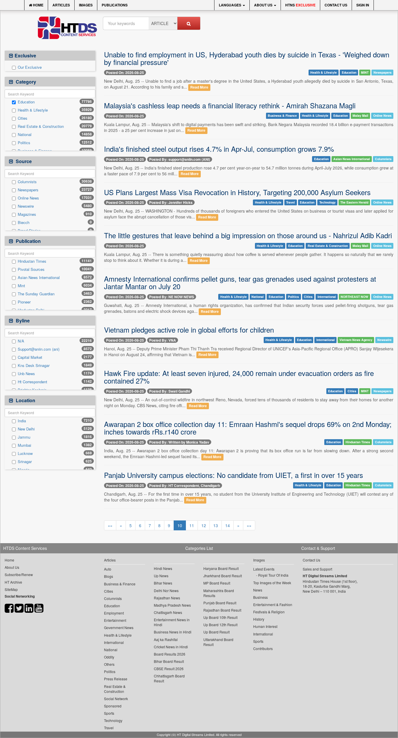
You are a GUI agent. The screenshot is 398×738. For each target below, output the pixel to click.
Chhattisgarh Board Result (169, 678)
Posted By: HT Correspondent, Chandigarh (184, 485)
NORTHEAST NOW (354, 296)
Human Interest (265, 626)
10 (179, 525)
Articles (61, 5)
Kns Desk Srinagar (34, 365)
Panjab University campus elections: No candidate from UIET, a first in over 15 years (233, 475)
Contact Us (336, 5)
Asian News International (39, 277)
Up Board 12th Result (220, 624)
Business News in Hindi (172, 631)
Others (109, 664)
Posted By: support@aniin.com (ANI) (179, 159)
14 (227, 525)
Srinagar (25, 461)
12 (203, 525)
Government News (118, 627)
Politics (24, 142)
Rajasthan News (167, 597)
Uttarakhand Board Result (218, 642)
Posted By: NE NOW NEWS (171, 296)
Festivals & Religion (269, 611)
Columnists (27, 181)
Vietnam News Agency (355, 340)
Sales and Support (317, 568)
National (24, 134)
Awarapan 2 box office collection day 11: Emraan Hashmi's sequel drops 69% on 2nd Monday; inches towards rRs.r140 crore (248, 428)
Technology (327, 202)
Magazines (27, 214)
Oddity (109, 656)
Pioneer (24, 302)
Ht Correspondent (32, 381)
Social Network (116, 698)
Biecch (23, 222)
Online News (28, 198)
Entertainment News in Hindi (172, 622)
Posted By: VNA (162, 340)
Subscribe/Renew (19, 574)
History (258, 619)
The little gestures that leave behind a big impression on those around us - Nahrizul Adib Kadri (248, 235)
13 (215, 525)
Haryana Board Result (221, 568)
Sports (109, 713)
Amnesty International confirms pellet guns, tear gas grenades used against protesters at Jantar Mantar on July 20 (240, 282)
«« (110, 525)
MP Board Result (216, 582)
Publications (115, 5)
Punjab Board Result (219, 602)
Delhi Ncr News (166, 590)
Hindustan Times (32, 261)
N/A (21, 341)
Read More (199, 87)
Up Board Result (216, 631)
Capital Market (30, 357)
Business (260, 597)
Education (26, 102)
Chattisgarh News (168, 612)
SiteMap (11, 589)
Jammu (24, 437)
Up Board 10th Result (220, 617)
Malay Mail (360, 116)
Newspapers (28, 190)
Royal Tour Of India (273, 575)
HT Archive (13, 582)
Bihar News (163, 582)
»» (249, 525)
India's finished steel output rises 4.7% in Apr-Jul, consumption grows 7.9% (219, 149)
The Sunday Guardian (36, 293)
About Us (263, 5)
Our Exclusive (30, 67)
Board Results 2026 (169, 654)
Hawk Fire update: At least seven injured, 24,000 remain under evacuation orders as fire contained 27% (239, 377)
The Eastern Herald (354, 202)
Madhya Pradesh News (172, 605)
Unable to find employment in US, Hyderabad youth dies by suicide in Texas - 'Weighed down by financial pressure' (246, 58)
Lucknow (25, 453)
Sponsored (112, 705)
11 (191, 525)
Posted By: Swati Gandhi (169, 391)
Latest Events (263, 568)
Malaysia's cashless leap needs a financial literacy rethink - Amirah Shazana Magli (229, 105)
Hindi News (163, 568)
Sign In (362, 5)
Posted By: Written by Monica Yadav (179, 442)
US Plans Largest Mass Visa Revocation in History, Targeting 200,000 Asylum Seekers (237, 192)
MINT (365, 72)
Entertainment (115, 620)
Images (86, 5)
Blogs (108, 576)
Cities (22, 118)
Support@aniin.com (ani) (38, 349)
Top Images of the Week (272, 582)
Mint (21, 285)
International (327, 296)
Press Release (115, 678)
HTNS (300, 5)
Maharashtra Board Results (218, 593)
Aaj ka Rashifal (166, 639)
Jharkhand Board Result (222, 575)
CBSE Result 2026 (169, 668)
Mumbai (24, 445)
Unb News (26, 373)
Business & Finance (282, 116)
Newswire (26, 206)
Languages (230, 5)
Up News (161, 575)
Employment (114, 612)
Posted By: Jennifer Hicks (171, 202)
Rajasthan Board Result (222, 610)
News (257, 589)
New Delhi (26, 429)
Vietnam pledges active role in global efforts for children (189, 329)
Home (37, 5)
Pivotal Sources (31, 269)
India (22, 420)
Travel (290, 202)
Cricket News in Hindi (171, 646)
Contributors (263, 648)
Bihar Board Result (169, 661)
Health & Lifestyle (33, 110)
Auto (107, 568)
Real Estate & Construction (41, 126)
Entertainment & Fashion (272, 604)
